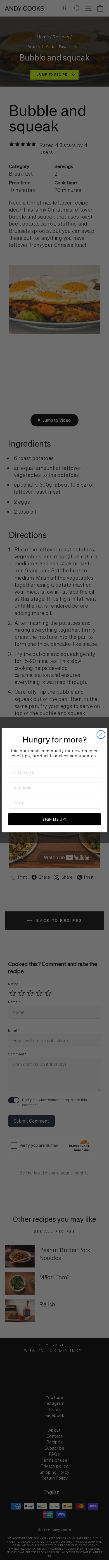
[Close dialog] (101, 734)
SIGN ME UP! (54, 819)
